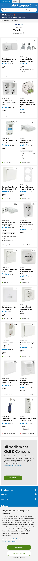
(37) (13, 423)
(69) (31, 145)
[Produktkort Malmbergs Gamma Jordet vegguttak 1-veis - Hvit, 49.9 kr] (28, 294)
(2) (12, 191)
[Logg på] (30, 5)
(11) (31, 229)
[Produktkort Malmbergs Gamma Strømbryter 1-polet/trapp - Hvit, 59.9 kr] (10, 174)
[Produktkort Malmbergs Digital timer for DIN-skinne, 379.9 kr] (10, 127)
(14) (13, 107)
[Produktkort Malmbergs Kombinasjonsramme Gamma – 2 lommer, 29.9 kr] (28, 174)
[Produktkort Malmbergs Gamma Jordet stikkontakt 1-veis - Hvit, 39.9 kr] (28, 256)
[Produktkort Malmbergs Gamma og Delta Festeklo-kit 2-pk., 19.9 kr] (28, 46)
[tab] (6, 1)
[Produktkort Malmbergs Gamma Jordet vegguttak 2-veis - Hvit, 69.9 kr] (10, 330)
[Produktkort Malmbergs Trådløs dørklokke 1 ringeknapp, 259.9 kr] (28, 127)
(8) (31, 423)
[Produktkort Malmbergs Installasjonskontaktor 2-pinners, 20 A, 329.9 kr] (28, 406)
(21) (13, 145)
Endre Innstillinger (19, 557)
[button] (23, 33)
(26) (31, 387)
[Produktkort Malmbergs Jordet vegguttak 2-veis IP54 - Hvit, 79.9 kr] (10, 46)
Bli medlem (13, 478)
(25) (31, 109)
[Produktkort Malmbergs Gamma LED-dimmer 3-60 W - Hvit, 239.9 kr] (10, 256)
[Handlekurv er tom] (35, 5)
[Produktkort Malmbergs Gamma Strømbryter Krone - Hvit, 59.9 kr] (10, 368)
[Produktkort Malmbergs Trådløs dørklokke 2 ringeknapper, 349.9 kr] (10, 210)
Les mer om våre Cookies (10, 539)
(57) (13, 274)
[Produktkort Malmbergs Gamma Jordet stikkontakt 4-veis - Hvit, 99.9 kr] (10, 88)
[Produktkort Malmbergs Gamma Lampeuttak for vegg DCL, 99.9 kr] (10, 294)
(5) (12, 64)
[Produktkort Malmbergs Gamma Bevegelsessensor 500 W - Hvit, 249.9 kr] (28, 368)
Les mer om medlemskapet (13, 465)
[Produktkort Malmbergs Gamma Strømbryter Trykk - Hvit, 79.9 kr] (28, 330)
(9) (31, 276)
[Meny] (2, 5)
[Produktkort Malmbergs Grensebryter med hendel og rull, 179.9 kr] (10, 406)
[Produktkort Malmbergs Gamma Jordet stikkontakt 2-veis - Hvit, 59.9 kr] (28, 210)
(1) (31, 64)
